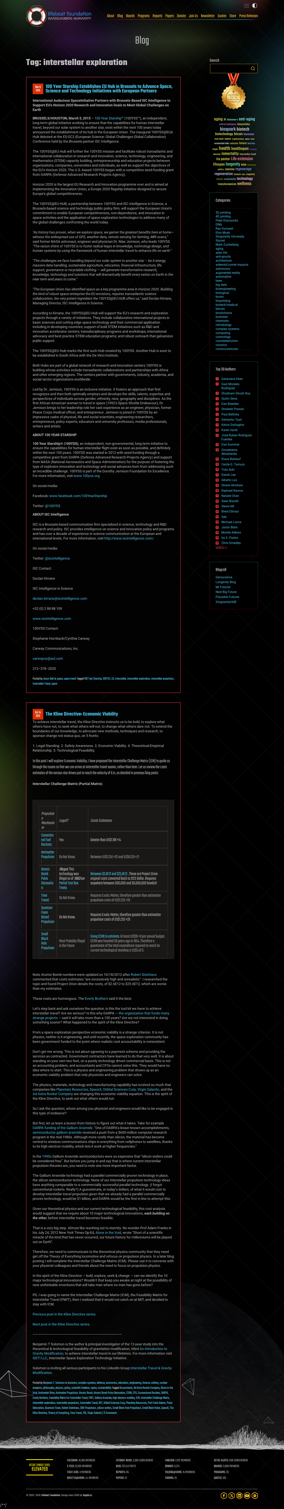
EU (112, 678)
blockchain (249, 134)
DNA (219, 224)
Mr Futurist (223, 587)
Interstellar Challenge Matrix (155, 1398)
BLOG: (119, 1466)
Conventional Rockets (149, 1393)
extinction (234, 143)
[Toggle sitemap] (246, 5)
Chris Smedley (231, 543)
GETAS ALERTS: (221, 1460)
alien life (221, 253)
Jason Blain (229, 527)
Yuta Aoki (228, 469)
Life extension (242, 159)
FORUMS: (169, 1478)
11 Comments (110, 1413)
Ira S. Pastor (229, 538)
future (243, 143)
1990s (47, 1156)
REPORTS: (121, 1472)
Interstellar (120, 678)
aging (218, 119)
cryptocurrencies (227, 349)
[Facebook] (224, 1495)
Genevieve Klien (232, 379)
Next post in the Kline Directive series (61, 1324)
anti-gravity (223, 256)
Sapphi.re (87, 1495)
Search (253, 68)
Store (233, 16)
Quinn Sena (229, 398)
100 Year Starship (108, 118)
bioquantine (243, 124)
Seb (224, 517)
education (123, 1383)
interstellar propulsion (162, 678)
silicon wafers (104, 1408)
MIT (100, 1403)
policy (67, 1388)
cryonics (221, 345)
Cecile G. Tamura (233, 464)
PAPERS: (120, 1478)
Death (252, 139)
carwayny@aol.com (48, 658)
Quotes (222, 16)
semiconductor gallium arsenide (57, 1132)
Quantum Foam (52, 1408)
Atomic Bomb (86, 1393)
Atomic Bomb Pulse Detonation (109, 1393)
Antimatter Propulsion (67, 1393)
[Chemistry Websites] (234, 92)
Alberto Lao (229, 480)
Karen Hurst (229, 430)
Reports (157, 16)
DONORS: (169, 1466)
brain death (219, 139)
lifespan (219, 164)
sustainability (104, 1388)
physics (59, 1388)
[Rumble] (255, 1495)
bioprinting (223, 301)
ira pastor (223, 159)
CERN (129, 1393)
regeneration (223, 174)
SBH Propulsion (88, 1408)
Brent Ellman (230, 511)
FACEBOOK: (72, 1460)
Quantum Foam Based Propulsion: (47, 917)
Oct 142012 (38, 714)
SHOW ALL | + (221, 548)
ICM (138, 1398)
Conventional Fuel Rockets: (47, 840)
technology (245, 179)
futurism (251, 143)
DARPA (164, 1393)
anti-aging (247, 119)
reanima (229, 169)
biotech (243, 129)
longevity (233, 164)
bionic (220, 297)
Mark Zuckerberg (227, 244)
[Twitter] (232, 1495)
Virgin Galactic (148, 1089)
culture (247, 139)
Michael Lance (231, 522)
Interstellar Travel (41, 683)
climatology (224, 325)
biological (222, 293)
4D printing (223, 216)
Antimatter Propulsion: (47, 857)
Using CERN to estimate (104, 936)
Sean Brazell (229, 501)
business (72, 1383)
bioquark (228, 129)
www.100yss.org (86, 476)
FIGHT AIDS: (73, 1472)
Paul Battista (230, 414)
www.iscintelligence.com (52, 619)
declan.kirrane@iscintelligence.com (60, 598)
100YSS (106, 678)
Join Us (193, 16)
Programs (144, 16)
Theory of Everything (58, 1413)
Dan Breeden (230, 404)
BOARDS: (218, 1466)
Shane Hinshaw (232, 485)
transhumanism (227, 184)
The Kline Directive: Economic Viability (82, 714)
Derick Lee (228, 475)
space (60, 678)
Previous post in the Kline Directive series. (64, 1314)
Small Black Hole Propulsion (127, 1408)
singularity (250, 174)
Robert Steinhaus (144, 975)
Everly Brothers (96, 998)
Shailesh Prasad (232, 409)
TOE (84, 1413)
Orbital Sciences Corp (119, 1089)
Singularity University (230, 236)
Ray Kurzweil (224, 228)
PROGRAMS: (220, 1472)
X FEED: (70, 1466)
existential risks (221, 143)
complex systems (87, 1383)
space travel (70, 678)
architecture (224, 260)
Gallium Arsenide (103, 1398)
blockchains (224, 313)
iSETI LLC (40, 1358)
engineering (135, 1383)
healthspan (240, 148)
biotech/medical (227, 305)
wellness (244, 183)
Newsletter (208, 16)
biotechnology (224, 134)
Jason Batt (48, 678)
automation (223, 276)
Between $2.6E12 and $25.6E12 (108, 874)
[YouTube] (247, 1495)
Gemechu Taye (231, 419)
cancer (227, 139)
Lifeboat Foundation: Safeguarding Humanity (59, 16)
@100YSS (52, 506)
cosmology (223, 337)
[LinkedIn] (239, 1495)
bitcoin (238, 134)
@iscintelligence (57, 558)
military (155, 1383)
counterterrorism (227, 341)
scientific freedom (80, 1388)
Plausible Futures (227, 597)
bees (219, 281)
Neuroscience (251, 165)
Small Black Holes (151, 1408)
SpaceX (95, 1089)
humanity (253, 149)
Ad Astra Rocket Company (53, 1094)
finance (146, 1383)
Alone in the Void (108, 1233)
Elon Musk (223, 232)
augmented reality (228, 273)
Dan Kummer (230, 444)
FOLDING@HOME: (173, 1472)
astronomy (223, 269)
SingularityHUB (226, 602)
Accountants (126, 1388)
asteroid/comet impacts (232, 264)
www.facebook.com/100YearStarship (78, 496)
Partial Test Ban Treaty (68, 885)
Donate (181, 16)
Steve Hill (227, 506)
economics (111, 1383)
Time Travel (76, 1413)
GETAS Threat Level (39, 1468)
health (224, 148)
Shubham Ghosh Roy (235, 393)
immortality (230, 153)
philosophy (48, 1388)
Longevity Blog (226, 582)
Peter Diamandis (227, 220)
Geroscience (224, 577)
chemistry (222, 321)
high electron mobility (124, 1398)
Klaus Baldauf (231, 459)
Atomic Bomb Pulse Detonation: (47, 878)
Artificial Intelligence (227, 124)
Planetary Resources (72, 1089)
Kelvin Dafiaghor (232, 425)
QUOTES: (218, 1478)
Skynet (220, 240)
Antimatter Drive (46, 1393)
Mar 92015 (38, 88)
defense (101, 1383)
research (237, 174)
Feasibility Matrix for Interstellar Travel (68, 1398)
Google (215, 149)
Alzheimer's (232, 119)
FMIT (91, 1398)
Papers (169, 16)
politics (221, 169)
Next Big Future (226, 592)
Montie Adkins (231, 532)
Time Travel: (45, 897)
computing (223, 333)
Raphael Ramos (232, 490)
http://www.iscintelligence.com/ (128, 538)
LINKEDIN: (170, 1460)
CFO (135, 1393)
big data (221, 285)
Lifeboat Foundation (50, 1495)
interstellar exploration (138, 678)
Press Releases (248, 16)
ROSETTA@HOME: (76, 1478)
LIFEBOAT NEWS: (124, 1460)
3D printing (223, 212)
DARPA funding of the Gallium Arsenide (63, 1128)
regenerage (243, 169)
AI (225, 120)
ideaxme (216, 154)
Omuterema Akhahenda (229, 452)
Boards (130, 16)
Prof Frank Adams (157, 1403)
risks (243, 174)
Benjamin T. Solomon (54, 1383)
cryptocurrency (238, 139)
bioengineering (226, 289)
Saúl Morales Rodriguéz (230, 386)
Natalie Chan (230, 496)
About (110, 16)
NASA (243, 165)
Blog (120, 16)
